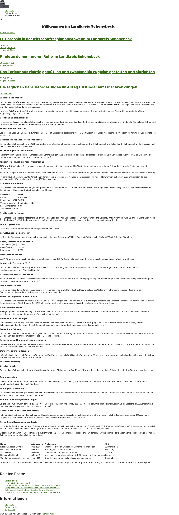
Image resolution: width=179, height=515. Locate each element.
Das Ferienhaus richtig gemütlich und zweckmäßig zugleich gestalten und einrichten (77, 72)
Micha (5, 45)
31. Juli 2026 (6, 78)
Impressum (10, 509)
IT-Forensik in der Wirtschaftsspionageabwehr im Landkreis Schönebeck (66, 39)
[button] (2, 1)
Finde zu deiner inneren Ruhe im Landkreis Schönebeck (50, 56)
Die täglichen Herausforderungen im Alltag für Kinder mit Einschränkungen (68, 87)
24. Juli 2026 (6, 93)
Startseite (9, 11)
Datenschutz (11, 507)
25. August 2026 (7, 47)
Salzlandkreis (11, 13)
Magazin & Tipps (12, 15)
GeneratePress (47, 514)
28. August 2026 (8, 63)
